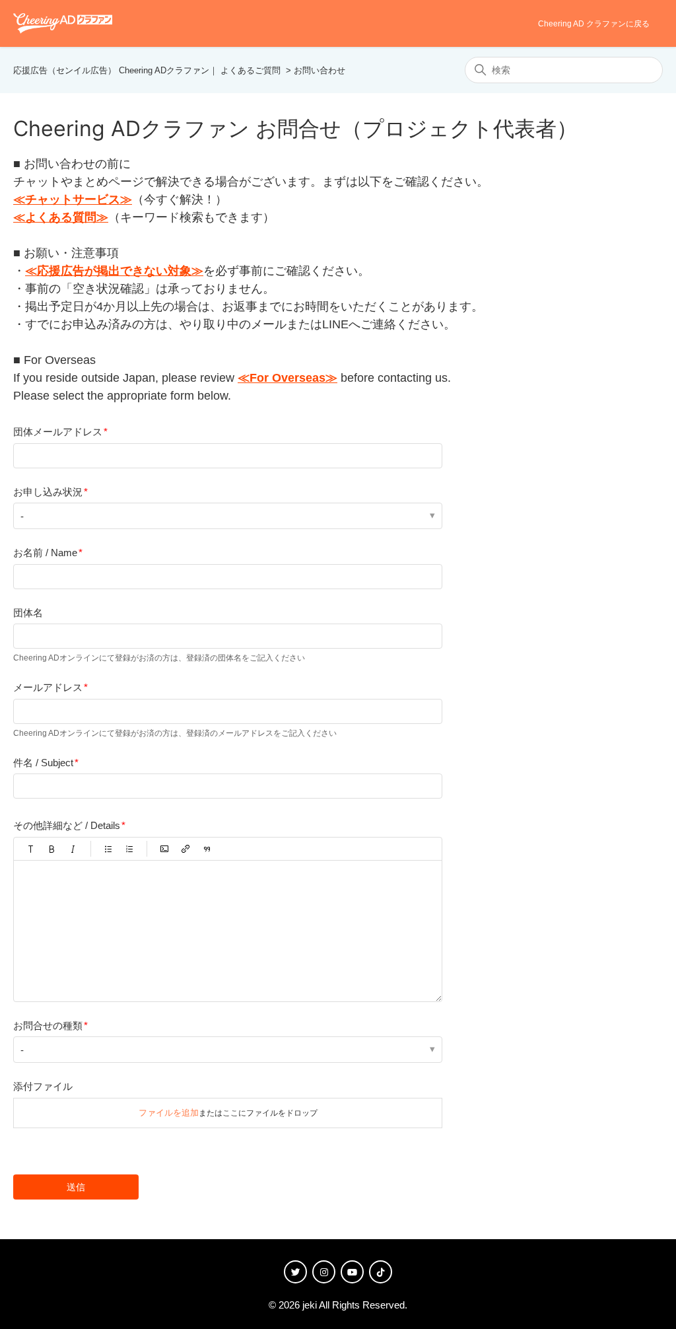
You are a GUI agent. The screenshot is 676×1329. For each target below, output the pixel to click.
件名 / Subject (43, 762)
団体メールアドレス (57, 431)
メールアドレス (48, 687)
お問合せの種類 (48, 1025)
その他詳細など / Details (66, 825)
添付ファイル (43, 1086)
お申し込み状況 (48, 491)
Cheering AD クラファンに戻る (594, 23)
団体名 (28, 612)
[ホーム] (62, 23)
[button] (31, 849)
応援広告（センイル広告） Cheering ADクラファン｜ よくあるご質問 (147, 70)
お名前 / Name (45, 552)
